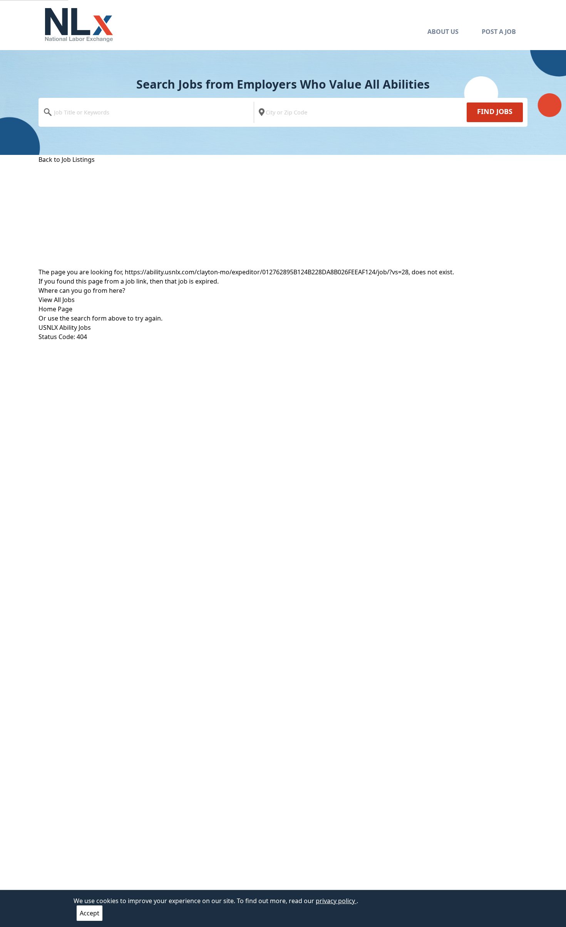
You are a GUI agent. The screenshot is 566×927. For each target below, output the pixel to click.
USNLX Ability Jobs (65, 327)
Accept (89, 913)
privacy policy (336, 901)
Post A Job (499, 31)
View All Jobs (57, 300)
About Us (443, 31)
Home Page (55, 309)
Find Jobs (494, 111)
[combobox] (148, 112)
